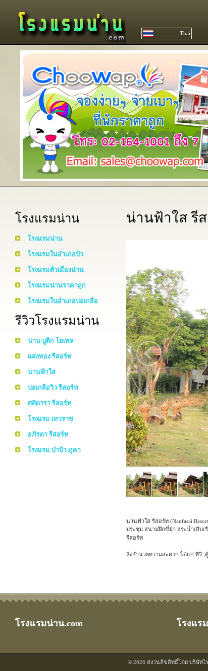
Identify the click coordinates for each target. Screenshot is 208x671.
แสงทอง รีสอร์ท (50, 356)
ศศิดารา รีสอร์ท (50, 403)
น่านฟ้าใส (42, 372)
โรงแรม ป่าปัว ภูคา (54, 450)
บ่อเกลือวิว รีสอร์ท (53, 387)
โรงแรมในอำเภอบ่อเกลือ (63, 301)
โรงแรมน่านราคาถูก (57, 285)
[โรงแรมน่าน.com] (70, 39)
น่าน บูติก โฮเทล (51, 340)
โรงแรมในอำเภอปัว (55, 254)
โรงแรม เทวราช (50, 418)
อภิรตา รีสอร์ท (48, 434)
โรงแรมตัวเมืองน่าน (56, 269)
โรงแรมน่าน (45, 238)
